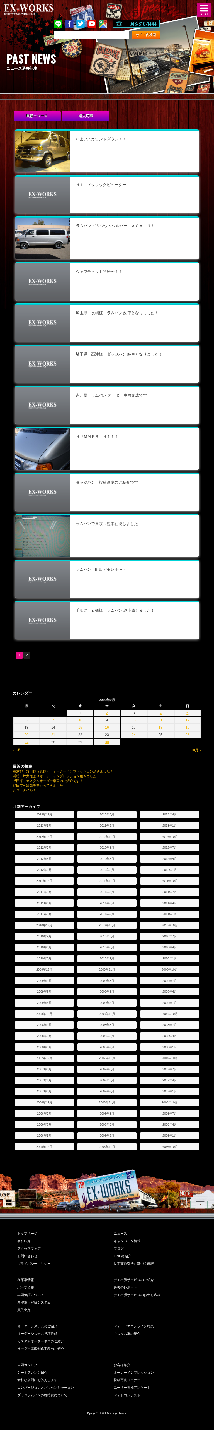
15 (80, 728)
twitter (80, 24)
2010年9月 (44, 936)
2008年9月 (44, 1024)
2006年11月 (107, 1102)
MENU (204, 10)
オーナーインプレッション (134, 1372)
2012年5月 (107, 858)
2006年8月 (107, 1113)
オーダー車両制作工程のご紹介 (40, 1349)
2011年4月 (169, 903)
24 (134, 735)
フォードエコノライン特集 (134, 1326)
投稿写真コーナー (127, 1380)
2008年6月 (44, 1036)
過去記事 (86, 116)
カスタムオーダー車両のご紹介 (40, 1341)
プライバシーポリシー (34, 1264)
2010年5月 (107, 947)
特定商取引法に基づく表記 (134, 1264)
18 (160, 728)
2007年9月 (44, 1069)
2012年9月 (44, 847)
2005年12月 (44, 1146)
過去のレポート (125, 1287)
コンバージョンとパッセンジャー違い (45, 1388)
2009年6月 (44, 991)
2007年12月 (44, 1058)
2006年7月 (169, 1113)
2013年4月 (169, 814)
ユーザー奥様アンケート (132, 1388)
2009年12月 (44, 969)
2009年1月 (169, 1002)
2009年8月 (107, 980)
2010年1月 (169, 958)
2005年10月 (170, 1146)
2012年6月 (44, 858)
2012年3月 (44, 870)
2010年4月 (169, 947)
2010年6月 (44, 947)
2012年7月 (169, 847)
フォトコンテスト (127, 1395)
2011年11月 (107, 880)
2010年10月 (170, 925)
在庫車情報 (25, 1280)
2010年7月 (169, 936)
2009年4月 (169, 991)
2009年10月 (170, 969)
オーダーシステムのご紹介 (37, 1326)
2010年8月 (107, 936)
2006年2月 (107, 1135)
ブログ (119, 1249)
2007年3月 (44, 1091)
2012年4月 (169, 858)
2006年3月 (44, 1135)
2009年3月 (44, 1002)
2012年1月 (169, 870)
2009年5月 (107, 991)
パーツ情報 (25, 1287)
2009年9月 (44, 980)
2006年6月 (44, 1124)
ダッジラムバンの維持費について (42, 1395)
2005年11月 (107, 1146)
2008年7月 (169, 1024)
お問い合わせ (27, 1256)
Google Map (103, 24)
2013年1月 (169, 825)
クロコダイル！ (24, 790)
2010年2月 (107, 958)
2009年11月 (107, 969)
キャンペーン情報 (127, 1241)
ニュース (120, 1233)
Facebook (69, 24)
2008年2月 (107, 1047)
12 (187, 720)
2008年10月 (170, 1014)
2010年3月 (44, 958)
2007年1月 (169, 1091)
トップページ (27, 1233)
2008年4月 (169, 1036)
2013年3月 (44, 825)
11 (160, 720)
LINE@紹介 (122, 1256)
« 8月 (17, 750)
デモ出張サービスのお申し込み (137, 1295)
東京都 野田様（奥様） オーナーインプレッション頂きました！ (63, 771)
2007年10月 (170, 1058)
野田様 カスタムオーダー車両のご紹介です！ (48, 781)
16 (107, 728)
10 (134, 720)
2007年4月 (169, 1080)
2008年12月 (44, 1014)
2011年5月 (107, 903)
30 (107, 742)
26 (187, 735)
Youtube (91, 24)
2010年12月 (44, 925)
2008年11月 (107, 1014)
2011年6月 (44, 903)
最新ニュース (37, 116)
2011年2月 (107, 914)
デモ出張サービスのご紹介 (134, 1280)
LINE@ (58, 24)
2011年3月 (44, 914)
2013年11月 (44, 814)
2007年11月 (107, 1058)
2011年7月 (169, 892)
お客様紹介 (122, 1365)
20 (26, 735)
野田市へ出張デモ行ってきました (38, 786)
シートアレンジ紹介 (32, 1372)
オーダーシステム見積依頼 (37, 1334)
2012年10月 (170, 836)
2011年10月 (170, 880)
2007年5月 (107, 1080)
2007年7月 (169, 1069)
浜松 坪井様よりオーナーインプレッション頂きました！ (56, 776)
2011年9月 (44, 892)
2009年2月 (107, 1002)
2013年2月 (107, 825)
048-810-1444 (143, 23)
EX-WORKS (37, 10)
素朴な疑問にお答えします (37, 1380)
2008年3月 (44, 1047)
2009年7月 (169, 980)
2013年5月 (107, 814)
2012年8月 (107, 847)
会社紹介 (24, 1241)
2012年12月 (44, 836)
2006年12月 (44, 1102)
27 (26, 742)
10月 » (196, 750)
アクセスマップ (29, 1249)
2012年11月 (107, 836)
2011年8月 (107, 892)
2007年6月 (44, 1080)
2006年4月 (169, 1124)
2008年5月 (107, 1036)
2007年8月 (107, 1069)
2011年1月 (169, 914)
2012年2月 (107, 870)
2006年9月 (44, 1113)
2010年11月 (107, 925)
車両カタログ (27, 1365)
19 (187, 728)
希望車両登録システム (34, 1302)
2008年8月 (107, 1024)
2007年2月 (107, 1091)
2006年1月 (169, 1135)
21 (53, 735)
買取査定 (24, 1310)
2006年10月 (170, 1102)
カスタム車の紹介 (127, 1334)
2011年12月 (44, 880)
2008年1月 (169, 1047)
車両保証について (30, 1295)
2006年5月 (107, 1124)
